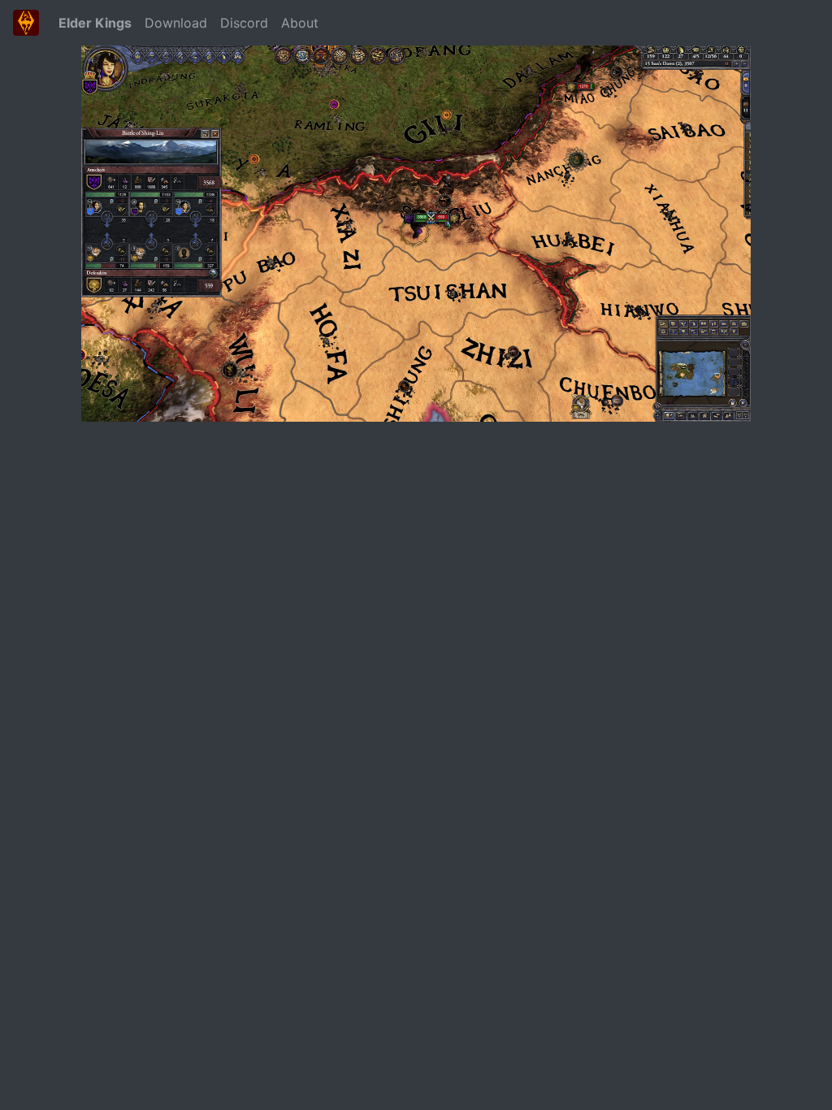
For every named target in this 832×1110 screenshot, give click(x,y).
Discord (244, 23)
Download (176, 23)
